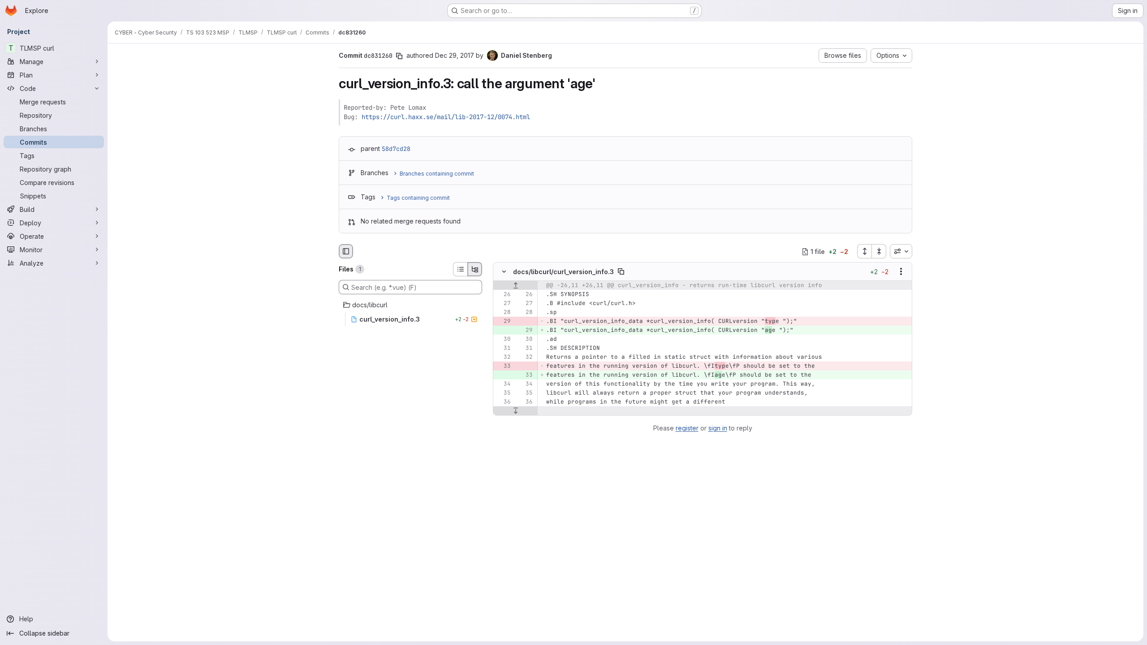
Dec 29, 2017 (454, 55)
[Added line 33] (525, 375)
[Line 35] (503, 393)
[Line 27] (503, 303)
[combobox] (901, 251)
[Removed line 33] (503, 366)
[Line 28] (503, 312)
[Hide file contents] (504, 272)
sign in (717, 428)
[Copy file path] (621, 272)
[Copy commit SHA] (399, 56)
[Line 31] (503, 348)
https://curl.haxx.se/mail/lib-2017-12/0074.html (446, 117)
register (687, 428)
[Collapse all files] (879, 251)
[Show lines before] (515, 285)
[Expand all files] (864, 251)
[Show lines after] (515, 411)
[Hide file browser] (346, 251)
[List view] (460, 269)
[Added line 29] (525, 330)
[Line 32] (503, 357)
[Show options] (901, 272)
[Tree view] (475, 269)
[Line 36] (503, 402)
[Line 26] (503, 294)
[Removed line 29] (503, 321)
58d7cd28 (396, 149)
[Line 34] (503, 384)
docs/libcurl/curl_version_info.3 (563, 271)
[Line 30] (503, 339)
